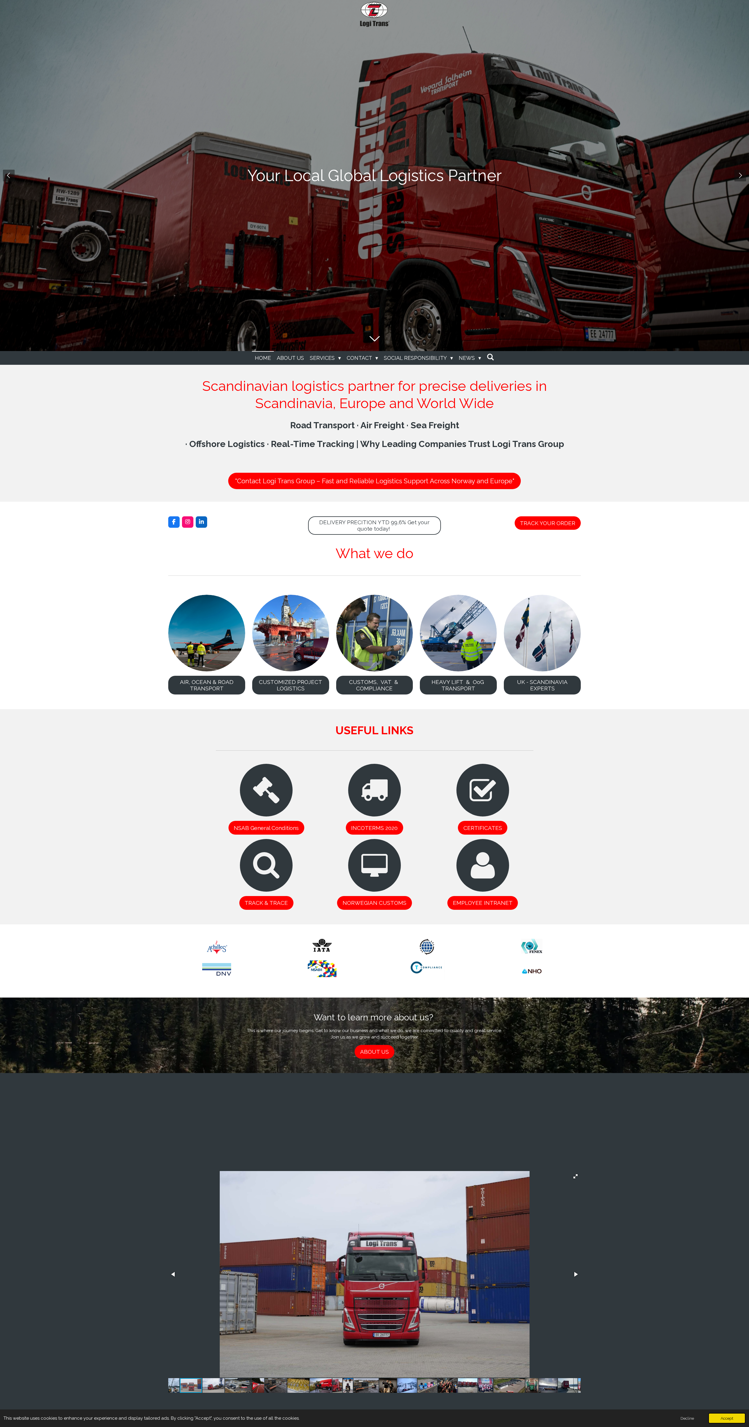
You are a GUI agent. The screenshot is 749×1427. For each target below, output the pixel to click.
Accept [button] (727, 1418)
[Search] (490, 357)
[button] (575, 1176)
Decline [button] (687, 1418)
